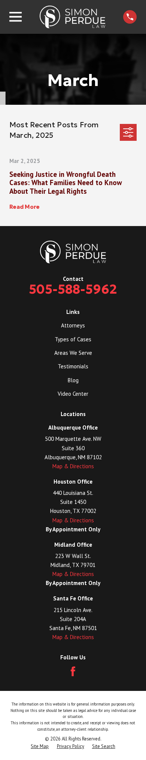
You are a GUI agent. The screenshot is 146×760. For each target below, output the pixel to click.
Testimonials (73, 366)
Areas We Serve (73, 352)
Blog (73, 380)
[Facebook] (73, 671)
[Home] (73, 17)
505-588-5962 (73, 289)
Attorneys (73, 325)
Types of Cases (73, 339)
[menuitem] (40, 746)
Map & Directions (73, 466)
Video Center (73, 393)
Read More (24, 207)
